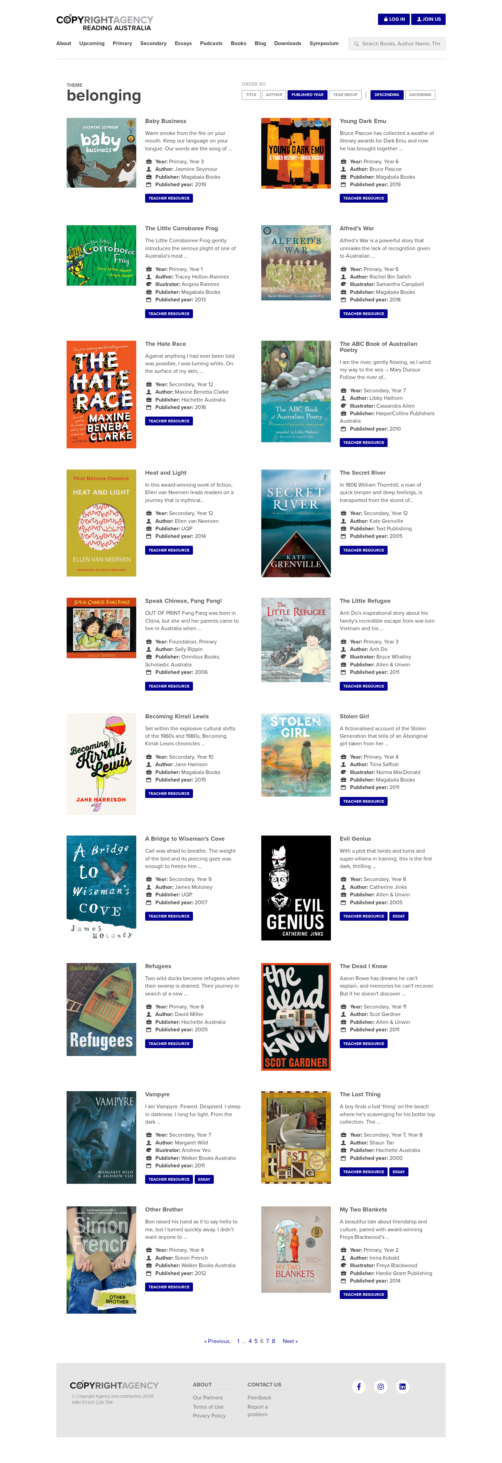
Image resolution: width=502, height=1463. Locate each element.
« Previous (217, 1341)
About (202, 1384)
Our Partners (208, 1397)
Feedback (259, 1397)
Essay (399, 916)
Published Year (307, 95)
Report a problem (258, 1411)
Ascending (420, 95)
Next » (290, 1341)
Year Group (345, 95)
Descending (387, 95)
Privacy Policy (209, 1415)
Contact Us (264, 1384)
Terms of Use (208, 1407)
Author (274, 95)
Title (251, 95)
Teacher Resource (169, 198)
